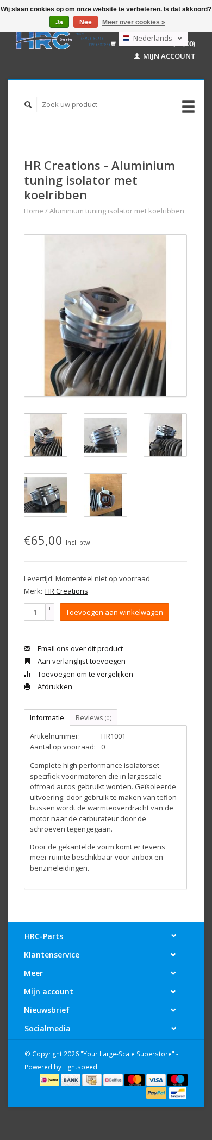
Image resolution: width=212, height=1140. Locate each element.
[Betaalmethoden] (50, 1079)
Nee (85, 22)
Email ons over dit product (79, 648)
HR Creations (66, 591)
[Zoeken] (28, 104)
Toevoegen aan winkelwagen (114, 612)
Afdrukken (54, 686)
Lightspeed (80, 1066)
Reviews (93, 717)
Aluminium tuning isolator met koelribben (116, 211)
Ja (59, 22)
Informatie (47, 717)
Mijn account (168, 56)
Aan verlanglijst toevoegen (81, 661)
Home (33, 211)
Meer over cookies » (133, 22)
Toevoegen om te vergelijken (84, 674)
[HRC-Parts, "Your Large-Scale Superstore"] (63, 39)
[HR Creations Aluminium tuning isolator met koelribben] (105, 315)
